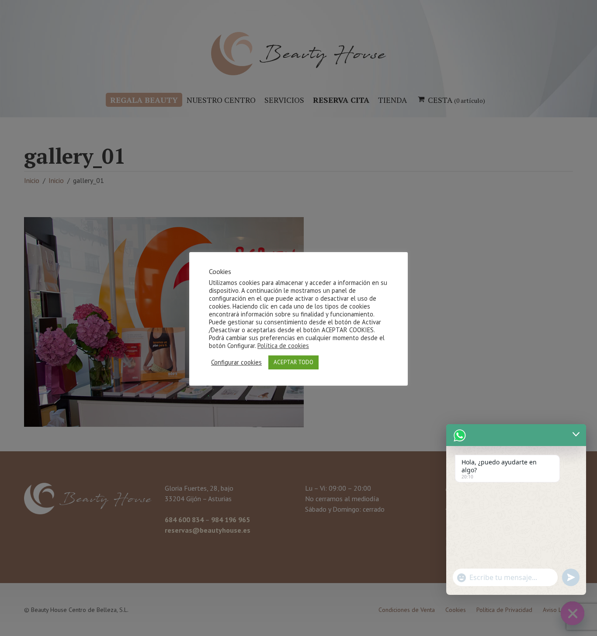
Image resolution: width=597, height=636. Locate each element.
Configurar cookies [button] (236, 362)
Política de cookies (283, 345)
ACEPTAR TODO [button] (293, 362)
